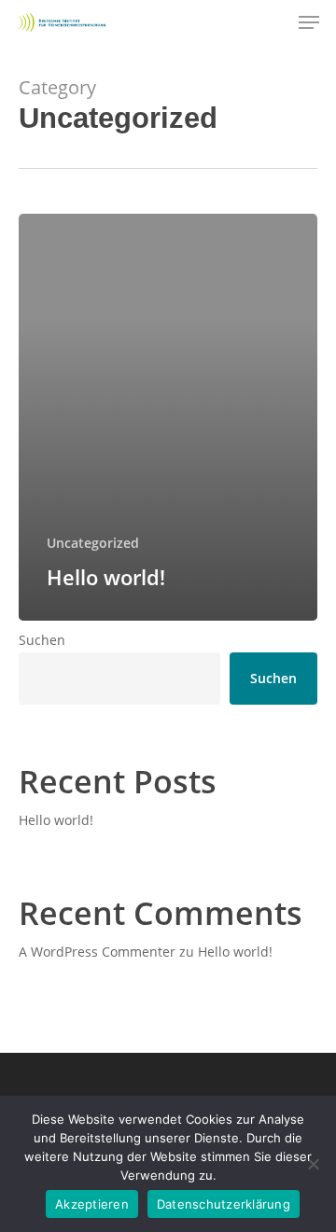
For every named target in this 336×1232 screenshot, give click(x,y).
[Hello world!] (168, 417)
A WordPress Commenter (97, 951)
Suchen (42, 640)
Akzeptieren (92, 1204)
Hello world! (56, 820)
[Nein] (312, 1164)
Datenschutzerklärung (223, 1204)
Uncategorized (93, 543)
